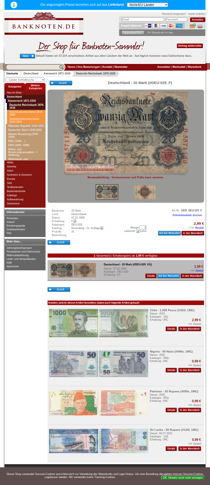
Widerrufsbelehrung (18, 255)
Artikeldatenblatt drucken (187, 215)
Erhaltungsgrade (16, 225)
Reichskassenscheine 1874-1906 (26, 113)
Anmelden (163, 66)
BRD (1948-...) (16, 141)
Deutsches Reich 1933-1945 (25, 129)
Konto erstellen (196, 14)
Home (71, 66)
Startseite (12, 73)
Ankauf (10, 222)
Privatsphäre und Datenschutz (23, 251)
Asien (10, 170)
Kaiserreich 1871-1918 (57, 73)
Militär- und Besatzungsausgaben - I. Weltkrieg (23, 152)
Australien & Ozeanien (19, 174)
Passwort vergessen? (174, 14)
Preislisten (12, 218)
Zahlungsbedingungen (19, 248)
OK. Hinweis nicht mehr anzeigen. (183, 477)
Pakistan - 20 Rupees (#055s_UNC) (174, 391)
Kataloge (12, 195)
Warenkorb (194, 66)
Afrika (10, 162)
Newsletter (121, 66)
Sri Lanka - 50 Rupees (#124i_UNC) (174, 429)
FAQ (9, 233)
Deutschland (31, 73)
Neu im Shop (14, 92)
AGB (9, 262)
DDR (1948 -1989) (18, 145)
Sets (9, 183)
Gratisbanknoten (16, 229)
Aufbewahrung (15, 199)
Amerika (11, 166)
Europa (11, 178)
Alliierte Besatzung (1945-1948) (23, 135)
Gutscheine (13, 203)
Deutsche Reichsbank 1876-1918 (95, 73)
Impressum (13, 266)
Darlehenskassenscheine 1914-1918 (24, 120)
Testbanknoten (15, 187)
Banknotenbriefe (16, 191)
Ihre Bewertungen (89, 66)
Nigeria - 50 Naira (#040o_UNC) (171, 351)
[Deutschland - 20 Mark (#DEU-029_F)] (107, 192)
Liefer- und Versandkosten (21, 259)
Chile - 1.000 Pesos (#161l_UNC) (172, 310)
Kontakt (107, 66)
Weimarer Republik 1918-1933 (26, 125)
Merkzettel (178, 66)
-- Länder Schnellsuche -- (25, 79)
